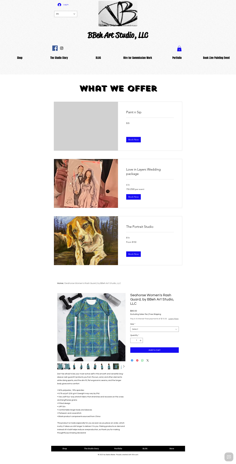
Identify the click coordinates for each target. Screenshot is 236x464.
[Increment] (140, 343)
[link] (150, 112)
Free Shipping (155, 314)
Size (132, 327)
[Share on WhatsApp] (142, 363)
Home (60, 283)
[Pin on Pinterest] (137, 363)
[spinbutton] (136, 343)
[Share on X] (147, 363)
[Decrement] (132, 343)
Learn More (153, 321)
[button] (133, 139)
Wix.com (135, 455)
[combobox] (154, 332)
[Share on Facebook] (132, 363)
